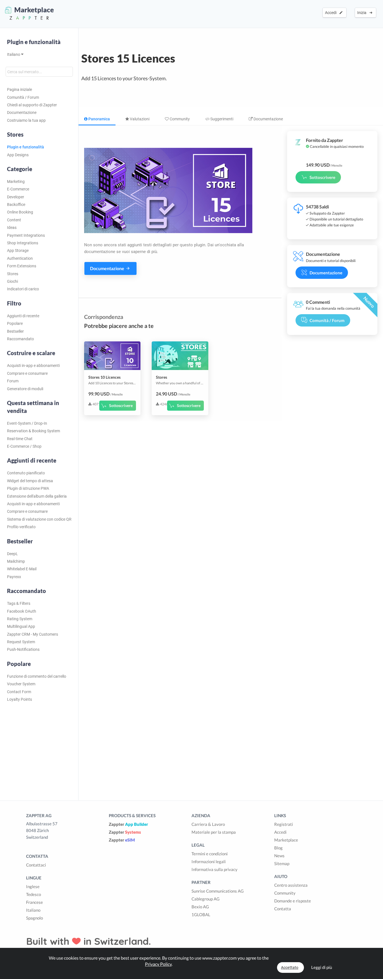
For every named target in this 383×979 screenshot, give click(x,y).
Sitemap (281, 863)
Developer (15, 197)
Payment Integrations (26, 235)
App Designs (18, 155)
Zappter (128, 824)
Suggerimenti (221, 119)
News (279, 855)
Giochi (12, 281)
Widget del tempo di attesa (30, 481)
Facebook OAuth (21, 611)
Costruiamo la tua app (26, 120)
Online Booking (20, 212)
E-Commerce (18, 189)
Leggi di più (321, 967)
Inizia (362, 12)
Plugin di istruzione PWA (28, 488)
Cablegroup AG (206, 898)
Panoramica (98, 119)
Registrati (283, 824)
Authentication (20, 258)
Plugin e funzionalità (34, 41)
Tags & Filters (18, 603)
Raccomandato (20, 339)
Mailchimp (16, 561)
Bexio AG (200, 906)
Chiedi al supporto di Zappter (32, 105)
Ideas (12, 227)
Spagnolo (34, 917)
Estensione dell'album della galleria (37, 496)
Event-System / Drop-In (27, 423)
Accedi (331, 12)
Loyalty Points (19, 699)
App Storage (18, 250)
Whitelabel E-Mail (21, 569)
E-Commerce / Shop (24, 446)
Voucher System (21, 684)
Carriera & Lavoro (208, 824)
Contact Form (19, 692)
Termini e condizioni (210, 853)
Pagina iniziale (19, 89)
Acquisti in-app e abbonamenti (33, 365)
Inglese (33, 886)
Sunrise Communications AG (218, 890)
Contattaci (36, 864)
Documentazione (21, 112)
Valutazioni (139, 119)
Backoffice (16, 204)
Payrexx (14, 576)
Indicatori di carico (23, 289)
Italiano (14, 54)
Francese (34, 902)
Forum (13, 381)
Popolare (15, 323)
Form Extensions (21, 266)
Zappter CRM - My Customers (32, 634)
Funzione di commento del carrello (36, 676)
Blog (278, 847)
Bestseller (15, 331)
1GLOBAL (201, 914)
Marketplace (286, 839)
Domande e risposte (292, 900)
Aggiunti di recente (23, 316)
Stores (12, 274)
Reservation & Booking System (33, 431)
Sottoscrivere (121, 405)
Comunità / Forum (23, 97)
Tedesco (33, 894)
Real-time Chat (20, 438)
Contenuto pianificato (26, 473)
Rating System (19, 619)
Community (179, 119)
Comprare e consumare (27, 373)
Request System (21, 642)
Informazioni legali (209, 861)
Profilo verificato (21, 527)
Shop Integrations (22, 243)
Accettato (289, 967)
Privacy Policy (158, 964)
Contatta (282, 908)
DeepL (12, 553)
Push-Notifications (23, 649)
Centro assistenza (291, 885)
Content (14, 220)
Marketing (16, 181)
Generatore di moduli (25, 389)
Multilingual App (21, 626)
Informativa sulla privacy (214, 869)
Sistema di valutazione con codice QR (39, 519)
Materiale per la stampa (214, 832)
